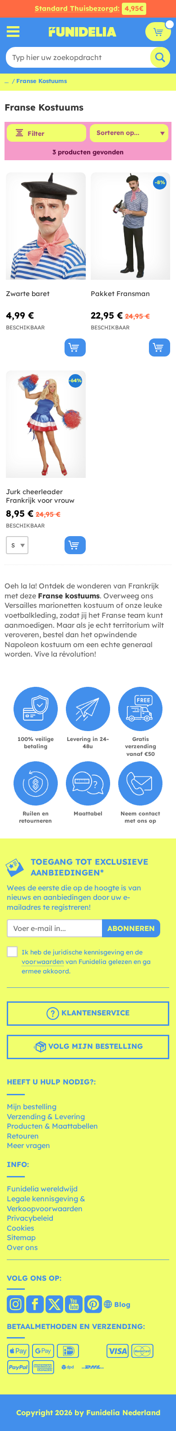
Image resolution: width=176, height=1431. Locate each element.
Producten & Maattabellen (52, 1125)
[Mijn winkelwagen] (158, 31)
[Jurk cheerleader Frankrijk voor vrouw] (46, 424)
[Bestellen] (75, 347)
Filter (36, 134)
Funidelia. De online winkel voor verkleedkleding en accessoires (82, 32)
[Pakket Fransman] (131, 226)
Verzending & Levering (46, 1116)
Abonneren (131, 928)
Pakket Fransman (120, 293)
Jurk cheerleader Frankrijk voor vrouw (40, 496)
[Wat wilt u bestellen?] (13, 32)
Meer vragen (28, 1145)
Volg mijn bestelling (94, 1046)
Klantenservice (94, 1013)
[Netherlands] (15, 1305)
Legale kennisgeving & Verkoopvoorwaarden (46, 1203)
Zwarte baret (28, 293)
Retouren (23, 1135)
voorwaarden (43, 962)
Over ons (22, 1247)
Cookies (20, 1227)
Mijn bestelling (31, 1106)
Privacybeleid (30, 1218)
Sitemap (21, 1237)
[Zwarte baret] (46, 226)
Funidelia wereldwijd (42, 1188)
